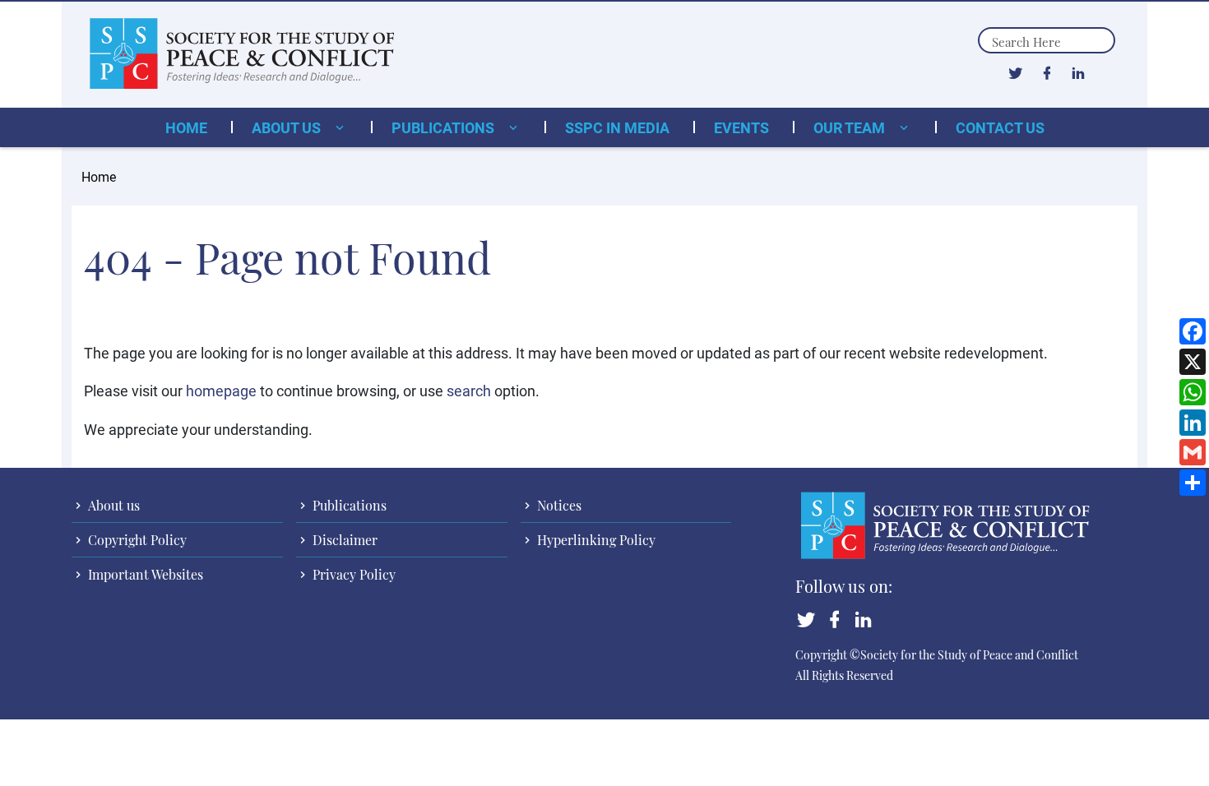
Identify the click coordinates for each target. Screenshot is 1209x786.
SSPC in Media (617, 127)
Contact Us (1000, 127)
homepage (221, 390)
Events (741, 127)
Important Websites (144, 574)
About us (288, 127)
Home (186, 127)
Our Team (850, 127)
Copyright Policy (136, 539)
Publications (444, 127)
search (469, 390)
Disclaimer (343, 539)
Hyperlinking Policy (594, 539)
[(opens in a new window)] (1015, 72)
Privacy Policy (352, 574)
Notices (557, 505)
